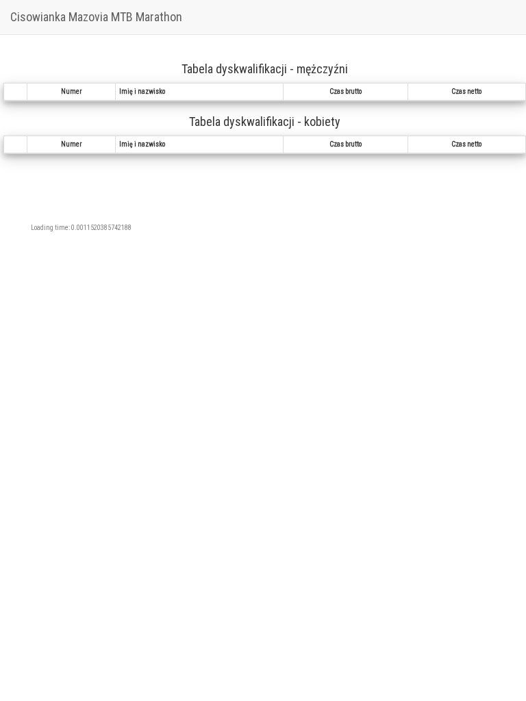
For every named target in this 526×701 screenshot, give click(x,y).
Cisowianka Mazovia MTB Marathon (96, 17)
